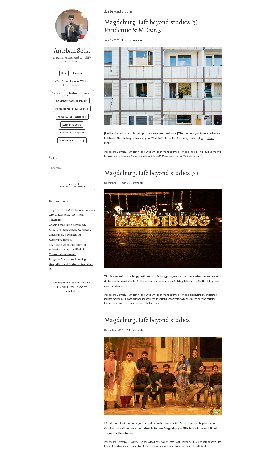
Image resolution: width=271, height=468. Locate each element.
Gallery (88, 92)
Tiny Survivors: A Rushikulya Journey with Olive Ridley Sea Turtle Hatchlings (72, 214)
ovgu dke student (196, 445)
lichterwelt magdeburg (179, 298)
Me (59, 286)
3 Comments (136, 182)
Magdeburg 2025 (155, 155)
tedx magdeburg (134, 303)
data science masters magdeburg (146, 298)
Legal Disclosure (71, 124)
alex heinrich (197, 294)
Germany (57, 92)
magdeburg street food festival (141, 445)
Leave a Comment (132, 39)
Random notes (136, 151)
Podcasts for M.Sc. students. (71, 108)
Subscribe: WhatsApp (72, 140)
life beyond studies (201, 151)
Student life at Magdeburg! (72, 100)
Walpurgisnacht (154, 303)
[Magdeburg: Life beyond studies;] (163, 418)
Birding (73, 92)
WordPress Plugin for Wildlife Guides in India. (72, 82)
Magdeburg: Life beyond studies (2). (152, 172)
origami (170, 155)
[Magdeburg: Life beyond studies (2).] (163, 271)
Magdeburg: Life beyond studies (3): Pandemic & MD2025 (151, 26)
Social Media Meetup (188, 155)
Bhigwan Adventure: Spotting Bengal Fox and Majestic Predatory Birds (71, 264)
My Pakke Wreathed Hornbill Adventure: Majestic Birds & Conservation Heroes (67, 249)
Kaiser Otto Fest (149, 441)
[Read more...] (118, 286)
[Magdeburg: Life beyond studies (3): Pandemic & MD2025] (163, 128)
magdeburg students (172, 445)
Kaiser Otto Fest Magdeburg (177, 441)
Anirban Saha (72, 50)
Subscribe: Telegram (72, 132)
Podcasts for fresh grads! (72, 116)
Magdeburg (137, 155)
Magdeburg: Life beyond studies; (148, 319)
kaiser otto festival (206, 441)
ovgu (121, 303)
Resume (77, 73)
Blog (64, 73)
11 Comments (135, 329)
